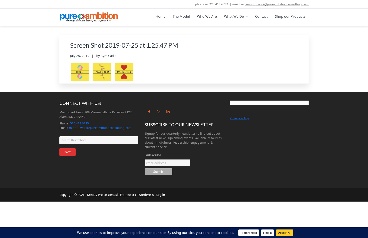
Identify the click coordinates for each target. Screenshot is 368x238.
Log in (160, 195)
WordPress (146, 195)
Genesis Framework (122, 195)
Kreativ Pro (95, 195)
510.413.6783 (79, 123)
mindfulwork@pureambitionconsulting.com (277, 4)
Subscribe (153, 155)
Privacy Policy (239, 118)
